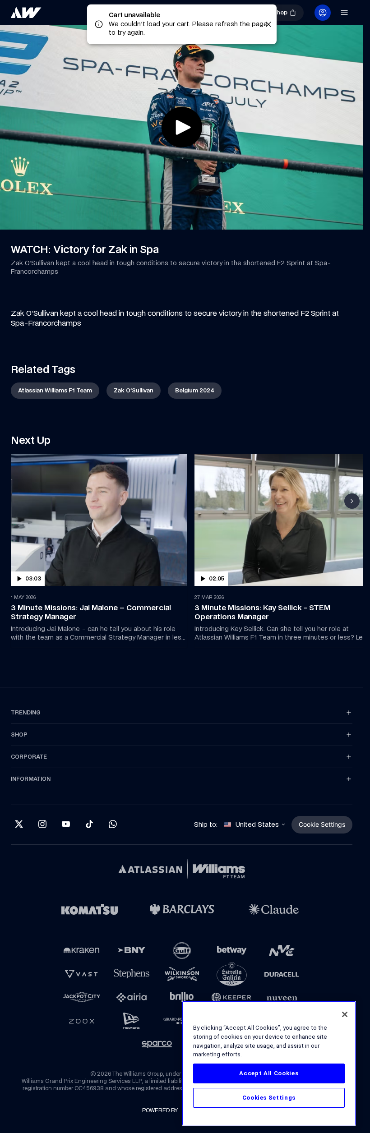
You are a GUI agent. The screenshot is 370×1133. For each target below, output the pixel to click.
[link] (56, 16)
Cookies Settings (269, 1097)
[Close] (345, 1014)
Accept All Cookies (268, 1073)
